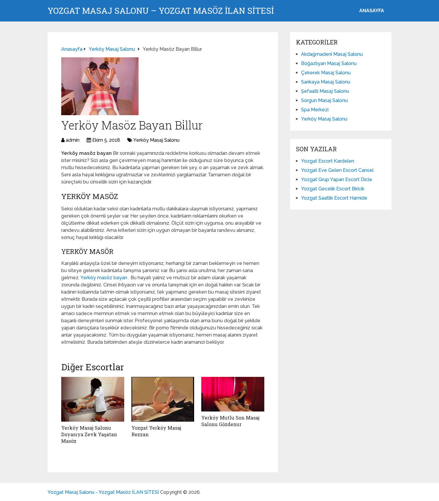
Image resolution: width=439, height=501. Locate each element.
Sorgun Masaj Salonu (324, 100)
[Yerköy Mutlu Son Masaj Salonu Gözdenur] (232, 394)
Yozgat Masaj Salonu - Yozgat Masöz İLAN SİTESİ (103, 492)
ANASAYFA (371, 10)
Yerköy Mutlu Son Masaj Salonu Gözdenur (230, 420)
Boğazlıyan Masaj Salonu (329, 63)
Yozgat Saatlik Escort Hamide (334, 198)
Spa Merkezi (315, 109)
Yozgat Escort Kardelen (327, 161)
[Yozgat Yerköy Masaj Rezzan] (162, 399)
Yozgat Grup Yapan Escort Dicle (336, 179)
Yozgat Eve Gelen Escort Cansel (337, 170)
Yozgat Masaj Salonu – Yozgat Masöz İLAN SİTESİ (160, 11)
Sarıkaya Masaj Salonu (325, 82)
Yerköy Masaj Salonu (156, 140)
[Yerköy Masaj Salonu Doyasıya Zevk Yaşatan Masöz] (92, 399)
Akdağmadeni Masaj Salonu (332, 54)
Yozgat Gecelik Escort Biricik (332, 189)
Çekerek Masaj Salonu (326, 72)
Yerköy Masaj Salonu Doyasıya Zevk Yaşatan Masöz (89, 434)
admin (72, 140)
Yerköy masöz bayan (104, 277)
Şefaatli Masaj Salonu (325, 91)
